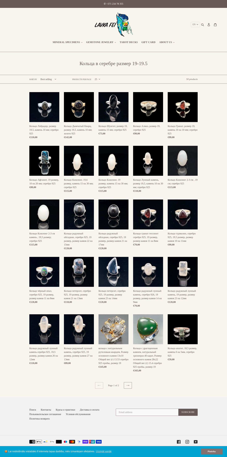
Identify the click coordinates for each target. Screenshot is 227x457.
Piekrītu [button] (212, 451)
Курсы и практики (65, 409)
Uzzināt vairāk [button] (103, 451)
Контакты (46, 409)
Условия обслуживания (78, 414)
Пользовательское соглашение (45, 414)
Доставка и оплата (89, 409)
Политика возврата (39, 418)
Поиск (32, 409)
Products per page (81, 79)
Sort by (33, 79)
